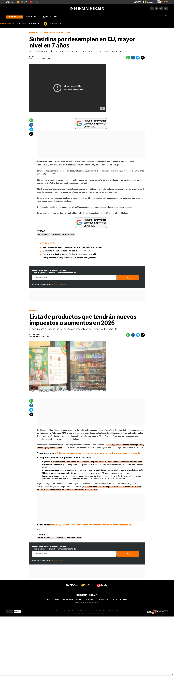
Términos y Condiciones (58, 284)
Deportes (79, 599)
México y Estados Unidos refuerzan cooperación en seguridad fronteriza (73, 247)
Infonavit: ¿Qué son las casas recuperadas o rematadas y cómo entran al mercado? (91, 524)
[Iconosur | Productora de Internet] (9, 610)
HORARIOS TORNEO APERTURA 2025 (25, 23)
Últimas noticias (14, 16)
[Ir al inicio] (29, 8)
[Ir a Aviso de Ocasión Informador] (10, 1)
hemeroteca (79, 602)
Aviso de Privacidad (75, 612)
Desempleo (56, 234)
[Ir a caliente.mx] (137, 1)
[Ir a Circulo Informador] (20, 1)
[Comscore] (162, 610)
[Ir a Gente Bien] (33, 1)
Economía (33, 32)
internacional (68, 599)
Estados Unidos (43, 234)
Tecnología (89, 599)
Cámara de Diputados (45, 537)
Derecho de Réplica (86, 612)
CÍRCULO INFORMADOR (57, 23)
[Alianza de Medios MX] (151, 610)
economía (123, 599)
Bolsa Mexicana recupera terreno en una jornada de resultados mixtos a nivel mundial (98, 453)
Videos (48, 16)
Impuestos (60, 537)
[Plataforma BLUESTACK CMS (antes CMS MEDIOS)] (17, 610)
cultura (114, 599)
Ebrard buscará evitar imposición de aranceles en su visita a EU (69, 254)
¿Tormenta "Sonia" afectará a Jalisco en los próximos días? (67, 251)
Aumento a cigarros (73, 537)
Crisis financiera (68, 234)
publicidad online (93, 602)
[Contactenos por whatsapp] (166, 8)
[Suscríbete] (162, 1)
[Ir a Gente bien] (102, 583)
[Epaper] (148, 1)
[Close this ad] (172, 674)
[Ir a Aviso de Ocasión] (72, 583)
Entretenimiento (102, 599)
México (37, 16)
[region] (87, 680)
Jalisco (28, 16)
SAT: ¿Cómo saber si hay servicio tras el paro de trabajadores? (69, 257)
